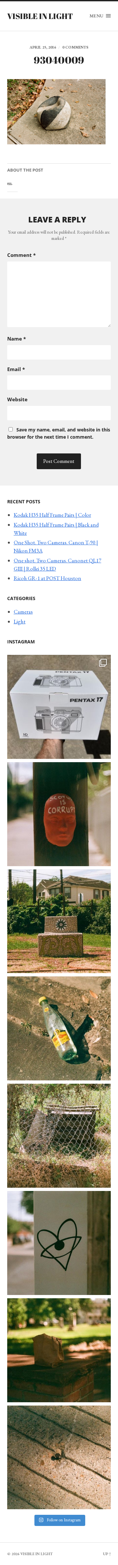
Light (20, 621)
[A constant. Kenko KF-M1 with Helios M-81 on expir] (59, 814)
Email (16, 369)
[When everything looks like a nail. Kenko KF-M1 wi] (59, 1458)
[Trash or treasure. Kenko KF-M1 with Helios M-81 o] (59, 1136)
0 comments (75, 47)
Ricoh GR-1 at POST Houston (47, 578)
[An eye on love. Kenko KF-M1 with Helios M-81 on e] (59, 1243)
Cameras (23, 611)
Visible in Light (40, 16)
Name (16, 338)
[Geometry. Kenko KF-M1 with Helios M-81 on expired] (59, 921)
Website (17, 399)
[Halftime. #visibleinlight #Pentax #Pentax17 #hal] (59, 707)
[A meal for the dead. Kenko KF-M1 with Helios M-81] (59, 1350)
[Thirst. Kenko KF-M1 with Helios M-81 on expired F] (59, 1028)
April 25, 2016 (43, 47)
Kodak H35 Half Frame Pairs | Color (52, 514)
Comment (21, 255)
